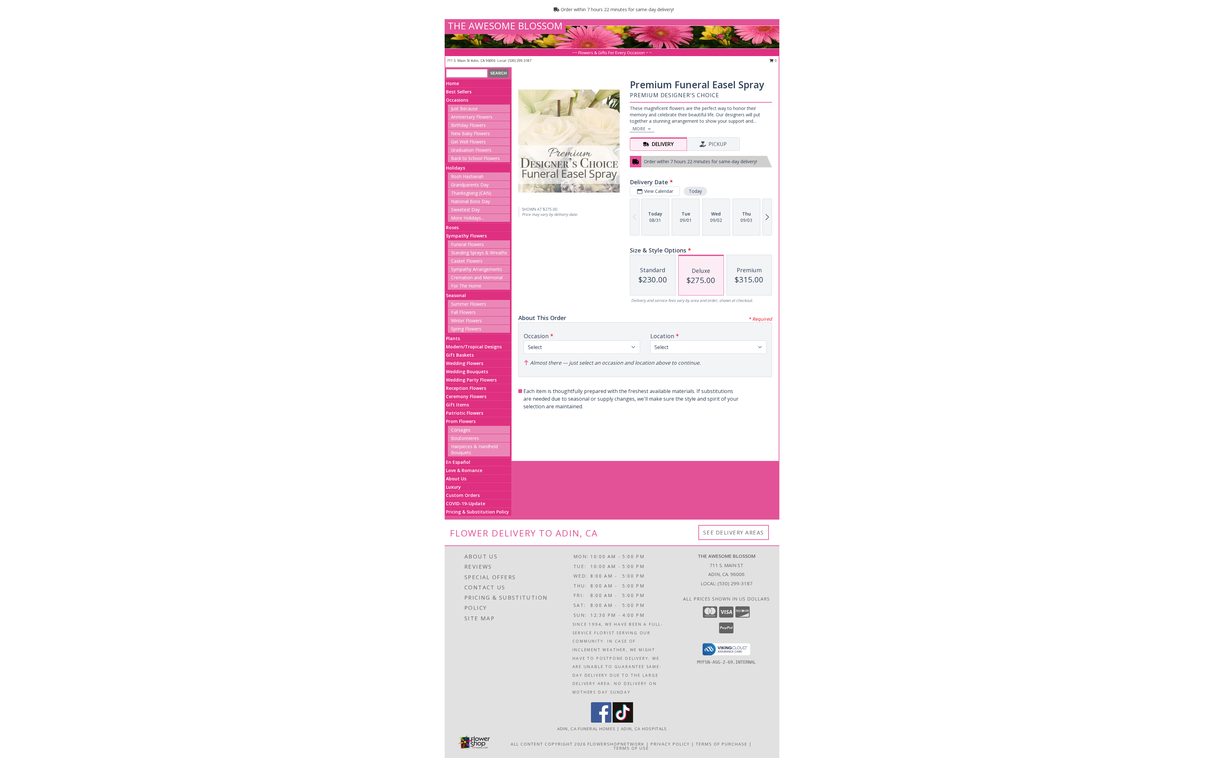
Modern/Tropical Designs (474, 347)
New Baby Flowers (470, 133)
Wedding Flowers (464, 363)
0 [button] (775, 60)
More (638, 129)
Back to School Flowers (475, 158)
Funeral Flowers (467, 244)
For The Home (466, 286)
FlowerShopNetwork (616, 744)
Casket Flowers (467, 261)
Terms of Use (631, 748)
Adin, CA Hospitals (644, 729)
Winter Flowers (466, 320)
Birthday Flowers (468, 125)
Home (452, 83)
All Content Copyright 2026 (548, 744)
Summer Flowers (468, 304)
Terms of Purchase (721, 744)
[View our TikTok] (623, 721)
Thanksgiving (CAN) (471, 193)
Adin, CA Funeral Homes (586, 729)
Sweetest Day (465, 210)
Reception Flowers (466, 388)
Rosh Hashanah (467, 176)
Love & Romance (464, 470)
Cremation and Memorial (477, 277)
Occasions (457, 100)
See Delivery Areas (733, 532)
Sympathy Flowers (466, 236)
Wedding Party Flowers (471, 380)
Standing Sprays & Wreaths (479, 253)
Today (695, 191)
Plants (453, 338)
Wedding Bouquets (467, 371)
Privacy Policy (670, 744)
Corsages (460, 430)
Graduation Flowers (471, 150)
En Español (458, 462)
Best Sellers (458, 92)
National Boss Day (470, 201)
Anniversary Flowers (471, 117)
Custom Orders (463, 495)
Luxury (453, 487)
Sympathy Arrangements (476, 269)
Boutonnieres (465, 438)
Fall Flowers (463, 312)
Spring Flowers (466, 329)
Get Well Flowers (468, 142)
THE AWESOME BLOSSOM (505, 26)
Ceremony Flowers (466, 396)
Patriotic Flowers (464, 413)
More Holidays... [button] (467, 218)
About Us (456, 479)
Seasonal (456, 295)
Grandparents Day (470, 185)
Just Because (464, 109)
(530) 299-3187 (519, 60)
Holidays (455, 168)
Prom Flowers (461, 421)
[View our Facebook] (601, 721)
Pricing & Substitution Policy (477, 512)
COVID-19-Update (465, 503)
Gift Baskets (460, 355)
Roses (452, 227)
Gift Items (457, 405)
